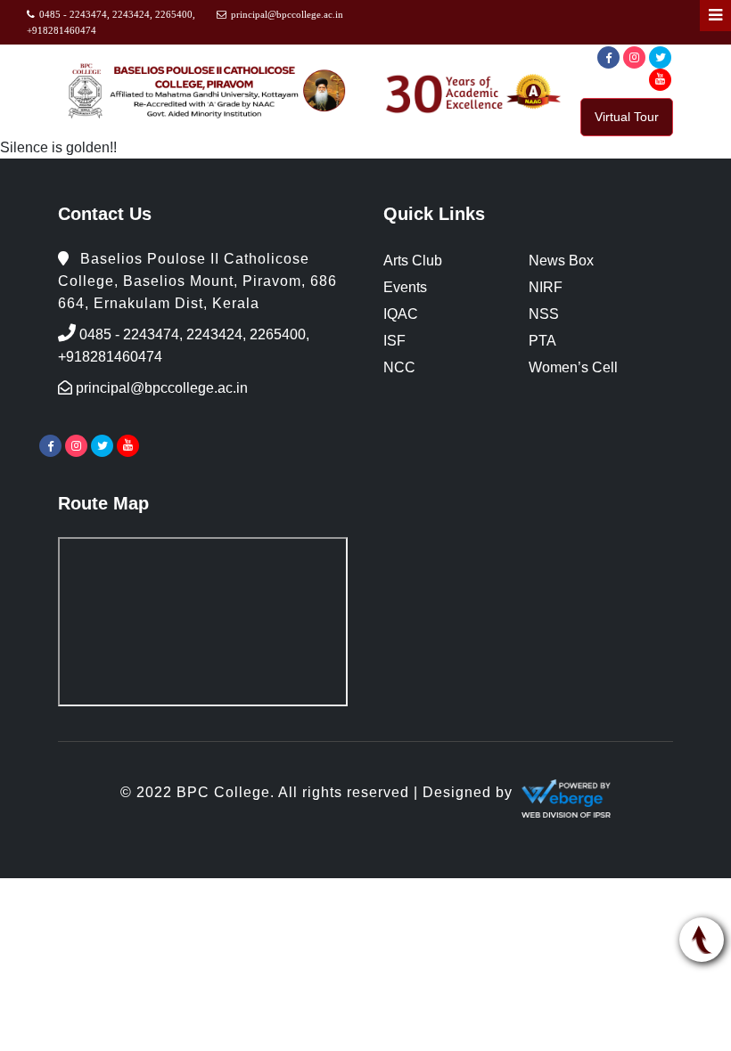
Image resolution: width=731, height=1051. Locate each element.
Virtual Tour (627, 117)
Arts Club (412, 260)
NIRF (546, 287)
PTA (542, 340)
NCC (399, 367)
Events (405, 287)
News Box (561, 260)
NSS (544, 314)
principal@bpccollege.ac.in (287, 14)
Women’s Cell (573, 367)
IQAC (400, 314)
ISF (394, 340)
